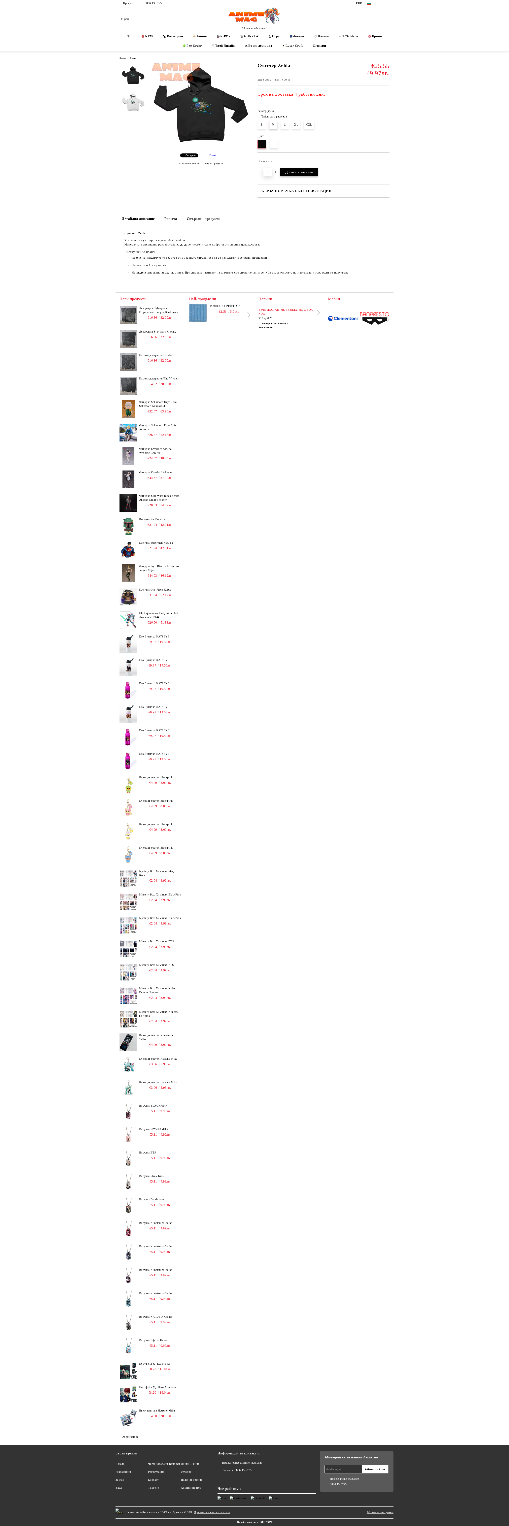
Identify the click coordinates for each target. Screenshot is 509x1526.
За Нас (120, 1479)
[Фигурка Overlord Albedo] (128, 479)
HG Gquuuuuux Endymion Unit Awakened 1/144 (158, 615)
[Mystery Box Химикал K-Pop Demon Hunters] (128, 995)
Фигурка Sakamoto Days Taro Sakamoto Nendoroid (158, 404)
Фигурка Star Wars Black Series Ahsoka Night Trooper (159, 497)
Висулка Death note (151, 1199)
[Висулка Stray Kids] (128, 1183)
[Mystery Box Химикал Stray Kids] (128, 878)
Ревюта (170, 219)
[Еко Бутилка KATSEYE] (128, 644)
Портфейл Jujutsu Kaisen (155, 1363)
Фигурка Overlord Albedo (155, 472)
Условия (186, 1471)
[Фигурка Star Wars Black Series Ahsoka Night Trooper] (128, 503)
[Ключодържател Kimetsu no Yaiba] (128, 1042)
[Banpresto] (374, 318)
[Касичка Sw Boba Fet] (128, 526)
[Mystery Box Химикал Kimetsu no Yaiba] (128, 1019)
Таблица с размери (274, 116)
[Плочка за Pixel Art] (198, 313)
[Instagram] (387, 3)
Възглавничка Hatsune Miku (157, 1410)
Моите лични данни (380, 1512)
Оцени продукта (214, 163)
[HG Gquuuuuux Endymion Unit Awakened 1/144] (128, 620)
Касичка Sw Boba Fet (152, 519)
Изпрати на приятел (189, 163)
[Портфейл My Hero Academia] (128, 1394)
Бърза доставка (260, 45)
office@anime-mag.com (247, 1462)
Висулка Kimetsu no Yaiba (155, 1222)
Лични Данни (190, 1463)
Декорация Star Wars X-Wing (157, 331)
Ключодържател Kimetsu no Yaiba (156, 1037)
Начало (122, 58)
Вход (119, 1487)
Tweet (212, 155)
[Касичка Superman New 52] (128, 550)
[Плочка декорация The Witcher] (128, 386)
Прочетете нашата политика (212, 1512)
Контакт (153, 1479)
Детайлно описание (138, 219)
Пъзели (323, 36)
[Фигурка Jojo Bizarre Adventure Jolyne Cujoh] (128, 573)
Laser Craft (294, 45)
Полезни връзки (191, 1479)
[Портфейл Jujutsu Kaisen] (128, 1371)
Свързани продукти (204, 219)
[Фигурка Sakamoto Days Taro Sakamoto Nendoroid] (128, 409)
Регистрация (156, 1471)
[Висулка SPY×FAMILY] (128, 1136)
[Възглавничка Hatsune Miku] (128, 1418)
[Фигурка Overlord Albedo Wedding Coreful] (128, 456)
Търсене (153, 1487)
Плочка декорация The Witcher (159, 378)
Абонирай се (130, 1436)
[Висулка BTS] (128, 1160)
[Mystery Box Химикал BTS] (128, 949)
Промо (377, 36)
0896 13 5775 (153, 3)
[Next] (248, 314)
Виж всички (265, 327)
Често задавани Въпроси (164, 1463)
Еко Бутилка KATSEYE (154, 636)
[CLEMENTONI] (343, 319)
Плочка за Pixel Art (225, 306)
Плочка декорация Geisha (155, 355)
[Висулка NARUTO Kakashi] (128, 1324)
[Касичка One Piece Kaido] (128, 597)
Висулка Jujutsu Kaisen (153, 1340)
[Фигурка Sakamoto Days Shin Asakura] (128, 432)
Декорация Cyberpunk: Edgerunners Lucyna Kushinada (158, 310)
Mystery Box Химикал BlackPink (160, 894)
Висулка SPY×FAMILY (154, 1129)
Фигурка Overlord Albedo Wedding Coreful (155, 450)
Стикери (319, 45)
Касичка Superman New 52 (156, 542)
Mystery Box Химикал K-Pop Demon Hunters (157, 990)
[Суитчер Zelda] (200, 147)
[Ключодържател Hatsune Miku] (128, 1066)
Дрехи (133, 58)
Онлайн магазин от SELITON (254, 1522)
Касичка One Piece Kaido (155, 589)
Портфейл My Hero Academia (158, 1387)
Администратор (191, 1487)
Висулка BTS (147, 1152)
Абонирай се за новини (274, 323)
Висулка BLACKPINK (153, 1105)
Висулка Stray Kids (151, 1176)
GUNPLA (251, 36)
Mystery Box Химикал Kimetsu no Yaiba (159, 1013)
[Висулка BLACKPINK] (128, 1113)
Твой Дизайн (225, 45)
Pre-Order (194, 45)
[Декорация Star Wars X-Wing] (128, 339)
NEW (149, 36)
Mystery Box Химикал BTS (156, 941)
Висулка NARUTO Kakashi (156, 1316)
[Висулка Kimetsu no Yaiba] (128, 1230)
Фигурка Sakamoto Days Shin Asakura (158, 427)
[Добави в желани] (387, 162)
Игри (276, 36)
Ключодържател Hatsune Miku (158, 1058)
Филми (298, 36)
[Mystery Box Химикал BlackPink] (128, 902)
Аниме (202, 36)
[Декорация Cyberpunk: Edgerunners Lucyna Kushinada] (128, 315)
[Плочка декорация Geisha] (128, 362)
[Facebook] (381, 3)
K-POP (225, 36)
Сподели (191, 155)
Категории (175, 36)
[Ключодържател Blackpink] (128, 784)
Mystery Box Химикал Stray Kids (157, 873)
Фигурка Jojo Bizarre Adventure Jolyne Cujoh (159, 568)
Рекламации (123, 1471)
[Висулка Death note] (128, 1207)
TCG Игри (350, 36)
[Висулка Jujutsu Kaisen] (128, 1347)
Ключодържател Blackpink (156, 777)
